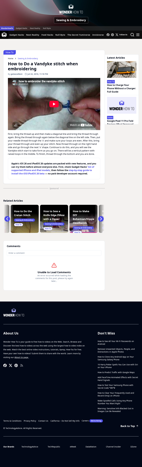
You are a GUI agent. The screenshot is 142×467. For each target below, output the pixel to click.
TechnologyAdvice (29, 446)
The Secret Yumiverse (78, 34)
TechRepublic (54, 446)
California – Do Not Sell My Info (64, 420)
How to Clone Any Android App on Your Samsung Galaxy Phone (116, 358)
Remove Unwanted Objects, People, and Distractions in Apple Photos (116, 350)
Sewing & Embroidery (71, 20)
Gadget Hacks (21, 28)
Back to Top (128, 426)
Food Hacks (47, 34)
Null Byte (47, 28)
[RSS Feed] (21, 365)
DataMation (91, 446)
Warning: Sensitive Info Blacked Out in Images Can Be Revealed (116, 410)
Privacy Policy (30, 420)
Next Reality (35, 28)
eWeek (73, 446)
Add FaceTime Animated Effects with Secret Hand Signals (118, 378)
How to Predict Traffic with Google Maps (116, 372)
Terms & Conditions (12, 420)
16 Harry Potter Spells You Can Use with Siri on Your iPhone (118, 366)
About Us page (21, 357)
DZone (133, 446)
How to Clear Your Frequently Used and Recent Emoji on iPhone (116, 394)
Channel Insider (113, 446)
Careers (91, 420)
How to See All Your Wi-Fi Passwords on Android (116, 342)
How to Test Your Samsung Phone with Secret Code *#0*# (115, 386)
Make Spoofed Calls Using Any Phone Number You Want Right (115, 402)
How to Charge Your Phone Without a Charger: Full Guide (121, 88)
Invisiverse (98, 34)
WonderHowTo (7, 28)
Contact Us (43, 420)
